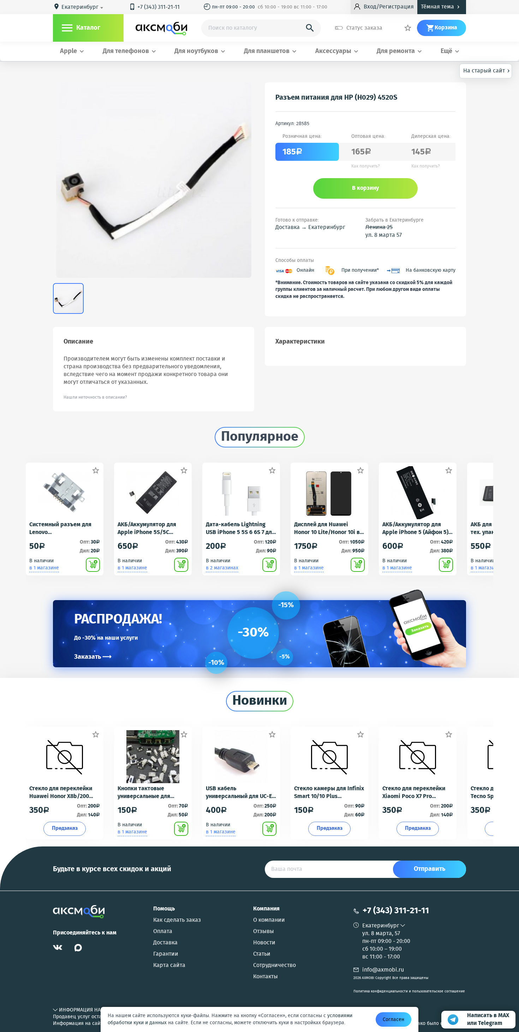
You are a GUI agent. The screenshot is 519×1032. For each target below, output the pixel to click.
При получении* (360, 271)
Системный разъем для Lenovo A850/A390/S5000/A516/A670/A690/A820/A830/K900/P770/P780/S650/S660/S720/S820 (64, 528)
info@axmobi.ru (383, 970)
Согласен (393, 1020)
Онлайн (305, 271)
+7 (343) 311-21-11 (154, 7)
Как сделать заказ (177, 920)
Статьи (261, 954)
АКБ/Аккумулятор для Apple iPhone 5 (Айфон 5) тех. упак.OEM (415, 528)
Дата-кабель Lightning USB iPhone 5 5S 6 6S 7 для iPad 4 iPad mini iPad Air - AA (240, 528)
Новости (264, 943)
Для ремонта (396, 51)
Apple (68, 51)
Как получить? (365, 166)
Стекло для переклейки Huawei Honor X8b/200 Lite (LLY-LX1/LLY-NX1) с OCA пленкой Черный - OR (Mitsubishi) (63, 793)
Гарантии (165, 954)
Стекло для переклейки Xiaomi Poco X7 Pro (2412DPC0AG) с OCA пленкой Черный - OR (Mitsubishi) (413, 793)
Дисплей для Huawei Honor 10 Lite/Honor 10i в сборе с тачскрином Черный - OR (327, 528)
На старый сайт (486, 70)
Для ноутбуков (196, 51)
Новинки (259, 701)
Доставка (165, 943)
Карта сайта (169, 965)
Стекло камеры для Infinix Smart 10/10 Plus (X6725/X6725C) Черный (329, 793)
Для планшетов (267, 51)
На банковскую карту (430, 271)
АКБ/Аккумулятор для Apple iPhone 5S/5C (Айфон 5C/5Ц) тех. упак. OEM (150, 528)
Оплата (162, 932)
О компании (269, 920)
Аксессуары (333, 51)
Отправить (429, 869)
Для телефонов (126, 51)
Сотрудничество (274, 965)
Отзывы (263, 932)
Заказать (93, 657)
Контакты (265, 977)
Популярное (259, 437)
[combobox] (83, 7)
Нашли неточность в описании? (95, 397)
